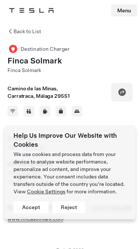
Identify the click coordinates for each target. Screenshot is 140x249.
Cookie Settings (46, 191)
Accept (31, 207)
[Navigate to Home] (31, 10)
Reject (69, 207)
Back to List (27, 31)
